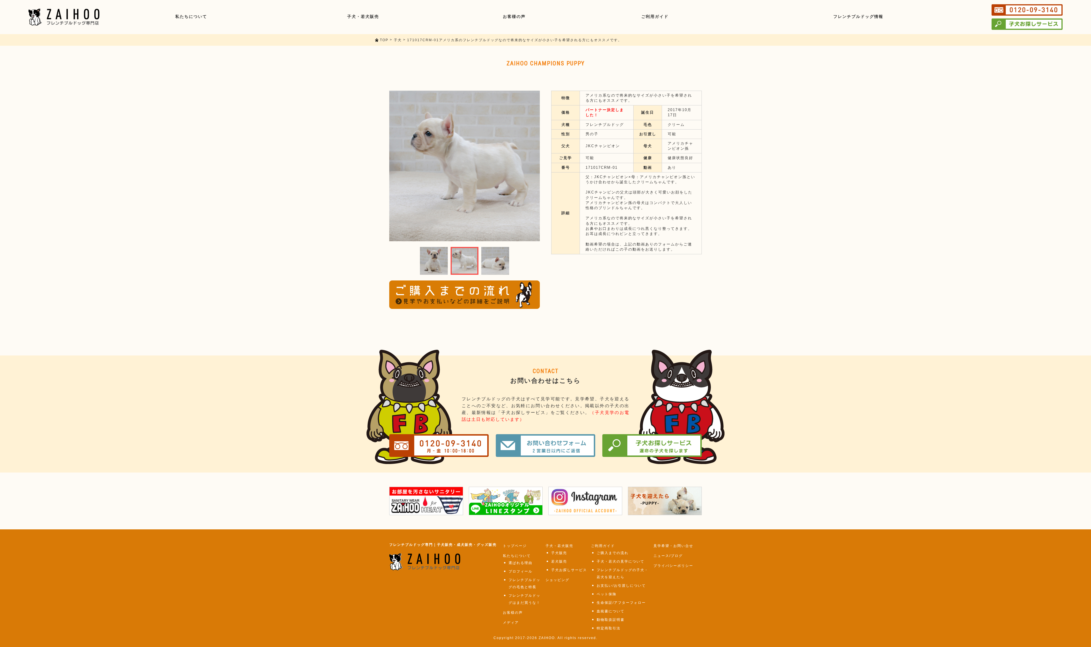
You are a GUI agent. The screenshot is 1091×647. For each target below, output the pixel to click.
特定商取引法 (609, 628)
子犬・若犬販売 (559, 546)
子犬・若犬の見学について (620, 561)
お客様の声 (513, 613)
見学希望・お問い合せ (673, 546)
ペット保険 (607, 594)
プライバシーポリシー (673, 566)
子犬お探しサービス (569, 570)
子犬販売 (559, 553)
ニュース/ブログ (668, 556)
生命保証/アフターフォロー (621, 603)
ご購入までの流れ (612, 553)
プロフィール (520, 571)
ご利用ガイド (603, 546)
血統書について (610, 611)
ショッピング (557, 580)
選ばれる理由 (520, 563)
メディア (511, 623)
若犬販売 (559, 561)
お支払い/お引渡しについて (621, 586)
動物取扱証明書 (610, 620)
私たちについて (517, 556)
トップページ (515, 546)
